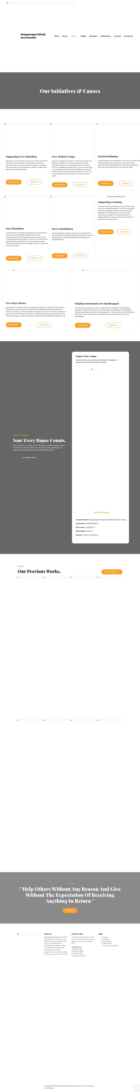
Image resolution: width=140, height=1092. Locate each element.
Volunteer (105, 939)
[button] (14, 182)
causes (73, 36)
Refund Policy (107, 943)
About (65, 36)
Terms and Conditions (110, 946)
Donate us (128, 36)
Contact (117, 36)
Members (93, 36)
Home (56, 36)
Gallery (83, 36)
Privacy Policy (107, 941)
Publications (105, 36)
